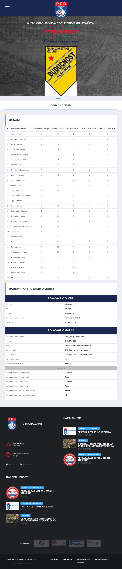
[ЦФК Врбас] (94, 542)
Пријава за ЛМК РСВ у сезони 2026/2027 (94, 459)
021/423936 (16, 446)
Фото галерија (83, 559)
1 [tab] (58, 98)
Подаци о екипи (61, 105)
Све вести (67, 559)
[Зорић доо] (59, 542)
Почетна (54, 559)
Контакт (80, 563)
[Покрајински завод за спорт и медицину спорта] (41, 542)
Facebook (13, 464)
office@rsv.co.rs (18, 456)
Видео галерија (102, 559)
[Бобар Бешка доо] (76, 542)
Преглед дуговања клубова (94, 432)
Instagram (26, 464)
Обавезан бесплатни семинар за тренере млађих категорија (96, 445)
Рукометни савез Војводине (19, 560)
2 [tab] (63, 98)
